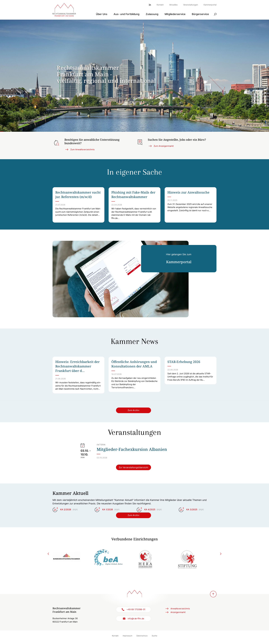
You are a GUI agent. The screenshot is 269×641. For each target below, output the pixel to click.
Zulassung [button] (152, 14)
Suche (154, 636)
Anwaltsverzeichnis (180, 608)
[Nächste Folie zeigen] (221, 554)
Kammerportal (210, 5)
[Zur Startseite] (64, 10)
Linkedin (151, 5)
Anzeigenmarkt (178, 612)
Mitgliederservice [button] (175, 14)
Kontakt (160, 5)
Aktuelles (173, 5)
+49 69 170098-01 (136, 609)
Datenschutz (142, 636)
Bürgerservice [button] (200, 14)
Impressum (127, 636)
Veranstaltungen (190, 5)
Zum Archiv (133, 410)
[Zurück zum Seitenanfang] (213, 594)
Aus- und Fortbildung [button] (126, 14)
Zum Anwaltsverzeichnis (82, 149)
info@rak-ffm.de (136, 618)
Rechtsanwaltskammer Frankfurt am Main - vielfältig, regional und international (106, 74)
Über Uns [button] (101, 14)
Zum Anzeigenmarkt (164, 146)
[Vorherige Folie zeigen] (48, 554)
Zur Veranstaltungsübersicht (133, 467)
